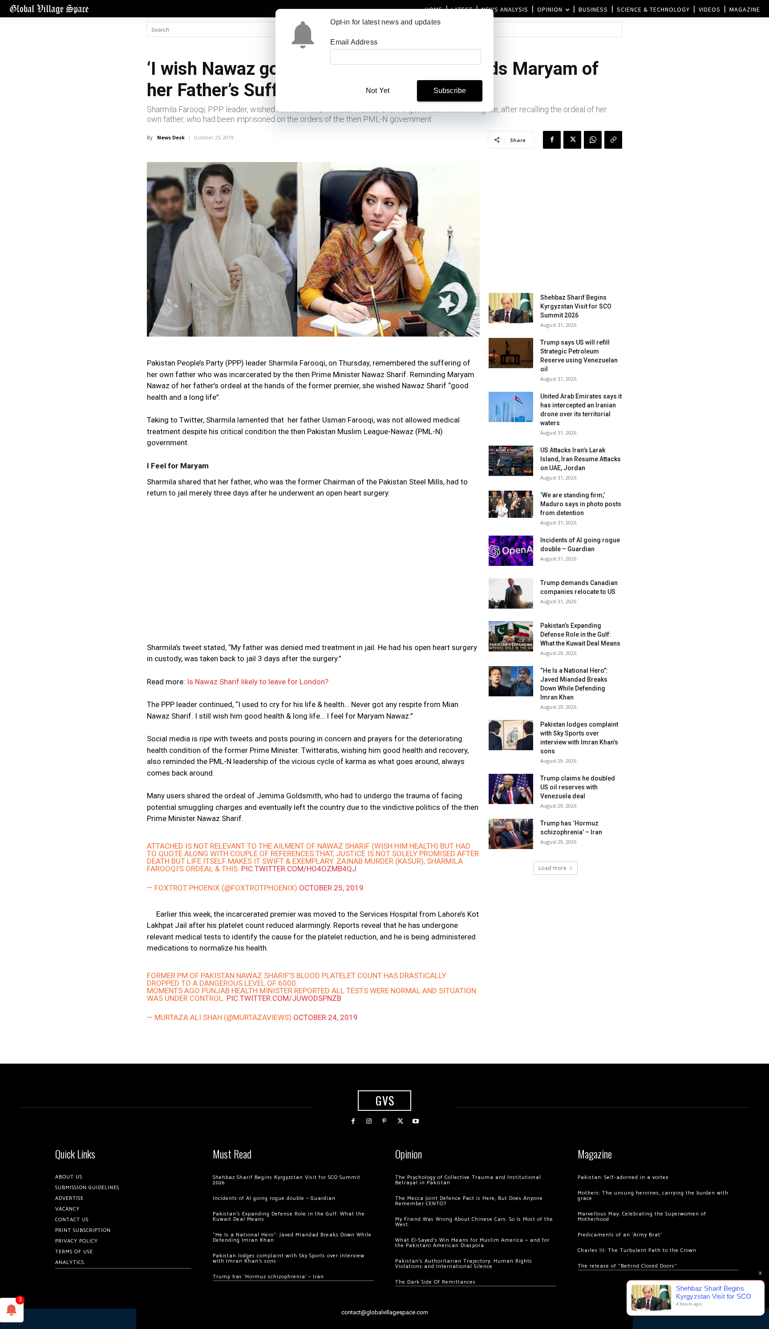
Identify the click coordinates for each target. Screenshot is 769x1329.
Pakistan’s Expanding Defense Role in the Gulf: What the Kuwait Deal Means (580, 634)
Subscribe (449, 90)
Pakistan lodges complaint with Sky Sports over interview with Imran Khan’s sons (288, 1258)
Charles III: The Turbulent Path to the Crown (637, 1250)
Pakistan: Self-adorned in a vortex (623, 1177)
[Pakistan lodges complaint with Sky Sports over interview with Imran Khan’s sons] (511, 735)
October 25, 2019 (331, 887)
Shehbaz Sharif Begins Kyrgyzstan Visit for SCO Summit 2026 (575, 306)
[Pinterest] (384, 1121)
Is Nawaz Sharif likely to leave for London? (257, 681)
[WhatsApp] (593, 140)
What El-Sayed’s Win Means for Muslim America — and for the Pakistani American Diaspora (472, 1243)
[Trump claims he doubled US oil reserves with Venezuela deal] (511, 789)
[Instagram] (368, 1121)
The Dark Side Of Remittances (435, 1282)
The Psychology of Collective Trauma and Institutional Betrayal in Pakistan (468, 1180)
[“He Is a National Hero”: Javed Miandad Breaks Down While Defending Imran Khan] (511, 681)
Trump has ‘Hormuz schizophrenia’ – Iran (268, 1276)
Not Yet (377, 90)
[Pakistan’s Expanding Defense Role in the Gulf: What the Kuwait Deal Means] (511, 636)
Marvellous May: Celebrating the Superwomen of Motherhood (642, 1216)
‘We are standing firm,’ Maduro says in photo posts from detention (580, 504)
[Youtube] (415, 1121)
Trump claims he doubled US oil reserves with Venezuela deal (577, 787)
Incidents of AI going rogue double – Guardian (274, 1198)
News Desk (171, 137)
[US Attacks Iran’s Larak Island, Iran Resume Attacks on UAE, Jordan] (511, 461)
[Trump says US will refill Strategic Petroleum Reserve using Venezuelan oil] (511, 353)
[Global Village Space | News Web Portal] (48, 8)
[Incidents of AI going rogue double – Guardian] (511, 551)
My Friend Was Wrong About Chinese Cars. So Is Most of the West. (474, 1222)
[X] (572, 140)
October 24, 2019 (325, 1017)
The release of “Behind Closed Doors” (627, 1266)
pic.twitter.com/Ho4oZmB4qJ (298, 868)
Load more (552, 868)
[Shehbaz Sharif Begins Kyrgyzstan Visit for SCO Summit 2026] (511, 308)
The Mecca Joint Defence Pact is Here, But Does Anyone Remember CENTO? (469, 1201)
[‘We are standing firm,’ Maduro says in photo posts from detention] (511, 504)
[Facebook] (552, 140)
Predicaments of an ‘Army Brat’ (620, 1235)
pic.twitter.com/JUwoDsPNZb (284, 998)
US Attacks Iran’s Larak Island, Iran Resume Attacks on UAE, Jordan (580, 459)
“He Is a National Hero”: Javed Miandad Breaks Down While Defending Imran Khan (292, 1237)
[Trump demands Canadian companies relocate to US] (511, 593)
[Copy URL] (613, 140)
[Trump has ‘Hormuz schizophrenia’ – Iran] (511, 834)
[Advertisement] (313, 573)
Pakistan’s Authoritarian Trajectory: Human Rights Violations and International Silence (463, 1264)
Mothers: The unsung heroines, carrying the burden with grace (653, 1196)
